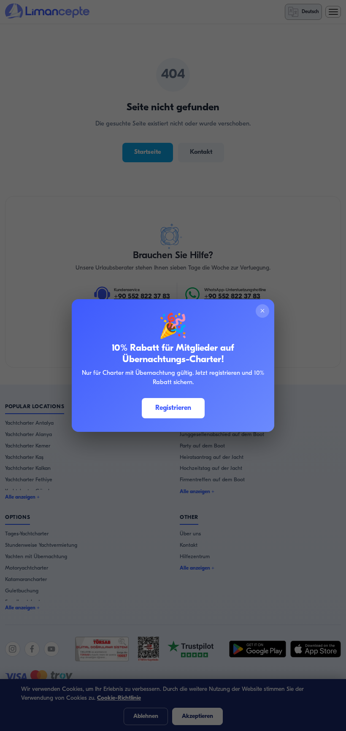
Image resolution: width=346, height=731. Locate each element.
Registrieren (173, 408)
